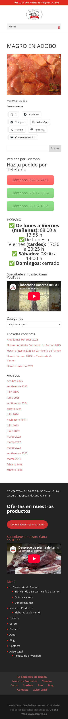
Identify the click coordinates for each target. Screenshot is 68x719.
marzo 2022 (14, 442)
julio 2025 (13, 392)
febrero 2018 (14, 464)
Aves (12, 634)
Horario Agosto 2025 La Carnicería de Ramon (34, 350)
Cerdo (13, 623)
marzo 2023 (14, 436)
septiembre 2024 (17, 403)
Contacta (14, 646)
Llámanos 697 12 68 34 (30, 193)
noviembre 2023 (16, 419)
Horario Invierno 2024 (20, 366)
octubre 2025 (15, 381)
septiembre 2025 (17, 386)
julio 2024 (13, 414)
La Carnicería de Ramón (23, 587)
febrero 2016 (14, 470)
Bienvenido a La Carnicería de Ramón (37, 591)
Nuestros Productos (21, 608)
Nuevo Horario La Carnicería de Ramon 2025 (34, 345)
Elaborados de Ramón (28, 612)
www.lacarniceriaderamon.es (27, 705)
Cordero (14, 629)
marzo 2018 (14, 459)
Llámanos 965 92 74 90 (30, 179)
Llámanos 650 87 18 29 (30, 206)
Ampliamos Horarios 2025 (22, 339)
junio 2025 (13, 397)
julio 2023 (13, 425)
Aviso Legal (16, 651)
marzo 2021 (14, 447)
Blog (12, 640)
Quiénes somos (24, 597)
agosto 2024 (14, 408)
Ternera (14, 618)
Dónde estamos (24, 602)
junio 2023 (13, 431)
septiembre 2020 (17, 453)
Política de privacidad (28, 655)
